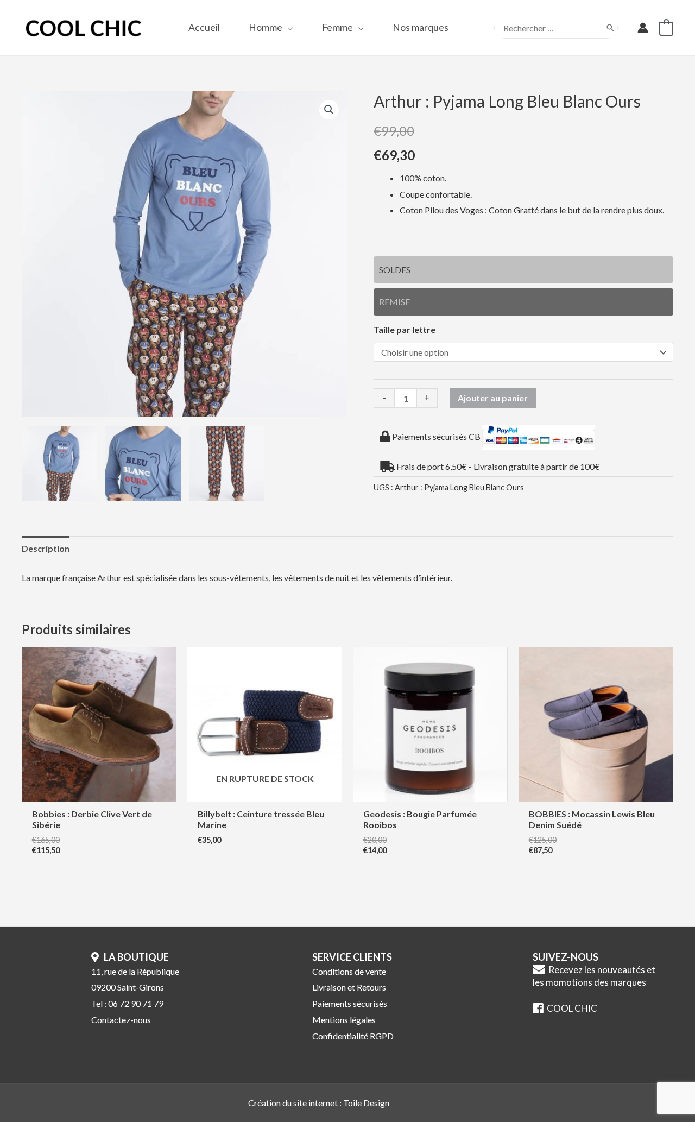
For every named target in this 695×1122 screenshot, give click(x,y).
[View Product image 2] (143, 463)
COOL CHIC (570, 1008)
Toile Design (366, 1103)
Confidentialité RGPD (353, 1036)
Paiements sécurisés (349, 1003)
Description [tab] (46, 548)
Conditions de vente (349, 971)
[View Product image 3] (226, 463)
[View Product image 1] (59, 463)
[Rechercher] (610, 27)
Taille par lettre (404, 329)
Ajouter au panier (493, 398)
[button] (287, 27)
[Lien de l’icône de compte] (642, 27)
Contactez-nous (121, 1019)
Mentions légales (344, 1019)
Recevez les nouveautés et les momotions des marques (594, 976)
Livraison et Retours (349, 987)
